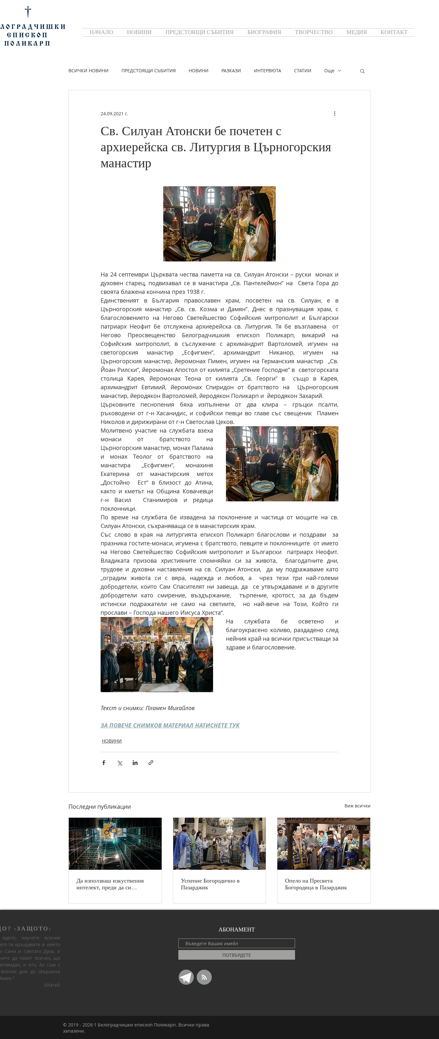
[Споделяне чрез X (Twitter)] (119, 763)
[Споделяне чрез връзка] (151, 763)
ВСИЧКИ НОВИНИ (88, 70)
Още (329, 70)
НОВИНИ (199, 70)
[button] (362, 70)
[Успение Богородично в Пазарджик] (219, 844)
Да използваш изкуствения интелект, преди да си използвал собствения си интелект (110, 884)
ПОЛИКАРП (27, 44)
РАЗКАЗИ (231, 70)
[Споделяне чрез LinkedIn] (135, 763)
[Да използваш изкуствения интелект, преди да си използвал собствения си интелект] (115, 844)
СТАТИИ (302, 70)
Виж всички (358, 806)
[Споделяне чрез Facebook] (104, 763)
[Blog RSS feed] (204, 977)
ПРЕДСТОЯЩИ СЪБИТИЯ (148, 70)
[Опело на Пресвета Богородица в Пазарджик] (323, 844)
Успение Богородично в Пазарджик (210, 884)
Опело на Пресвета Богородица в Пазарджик (316, 884)
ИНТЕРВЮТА (267, 70)
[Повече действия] (334, 113)
